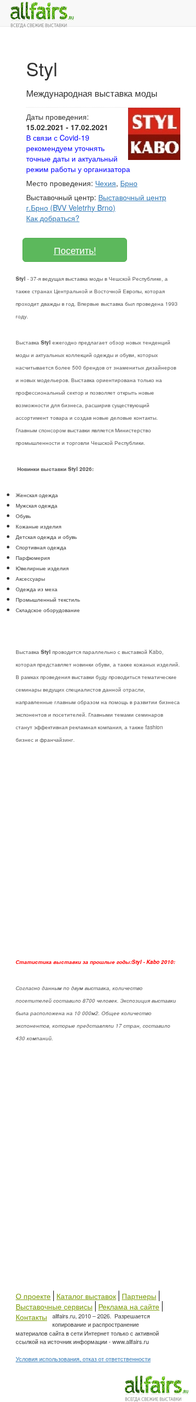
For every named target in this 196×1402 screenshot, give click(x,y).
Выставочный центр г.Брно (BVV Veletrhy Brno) (96, 202)
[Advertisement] (98, 858)
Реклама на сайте (128, 1306)
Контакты (31, 1317)
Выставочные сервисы (54, 1306)
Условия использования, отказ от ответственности (83, 1358)
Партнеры (139, 1296)
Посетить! (75, 250)
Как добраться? (52, 218)
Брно (128, 183)
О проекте (33, 1296)
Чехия (105, 183)
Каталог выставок (86, 1296)
